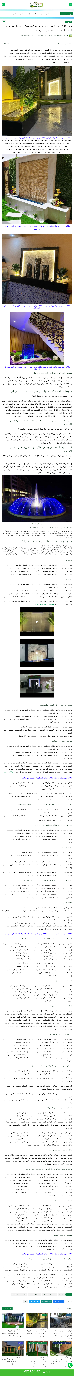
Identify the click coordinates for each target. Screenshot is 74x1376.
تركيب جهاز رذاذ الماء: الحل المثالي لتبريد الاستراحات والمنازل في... (61, 1334)
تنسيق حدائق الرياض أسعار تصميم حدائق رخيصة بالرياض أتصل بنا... (13, 1333)
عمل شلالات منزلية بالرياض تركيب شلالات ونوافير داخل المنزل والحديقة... (37, 1333)
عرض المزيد (7, 1308)
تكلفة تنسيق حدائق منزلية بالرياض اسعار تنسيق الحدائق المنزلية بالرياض (61, 1362)
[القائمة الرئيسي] (70, 4)
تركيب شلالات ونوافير (49, 1294)
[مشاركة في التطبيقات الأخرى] (25, 1301)
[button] (58, 1301)
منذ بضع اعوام (43, 1328)
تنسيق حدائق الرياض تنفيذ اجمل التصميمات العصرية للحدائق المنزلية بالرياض (38, 1362)
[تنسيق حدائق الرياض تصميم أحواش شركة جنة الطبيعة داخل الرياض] (37, 4)
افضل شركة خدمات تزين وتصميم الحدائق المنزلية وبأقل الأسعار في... (31, 14)
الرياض (68, 22)
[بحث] (3, 4)
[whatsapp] (70, 1365)
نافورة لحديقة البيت (19, 1294)
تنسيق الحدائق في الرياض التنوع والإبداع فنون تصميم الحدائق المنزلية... (13, 1362)
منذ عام (69, 1328)
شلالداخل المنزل (34, 1294)
